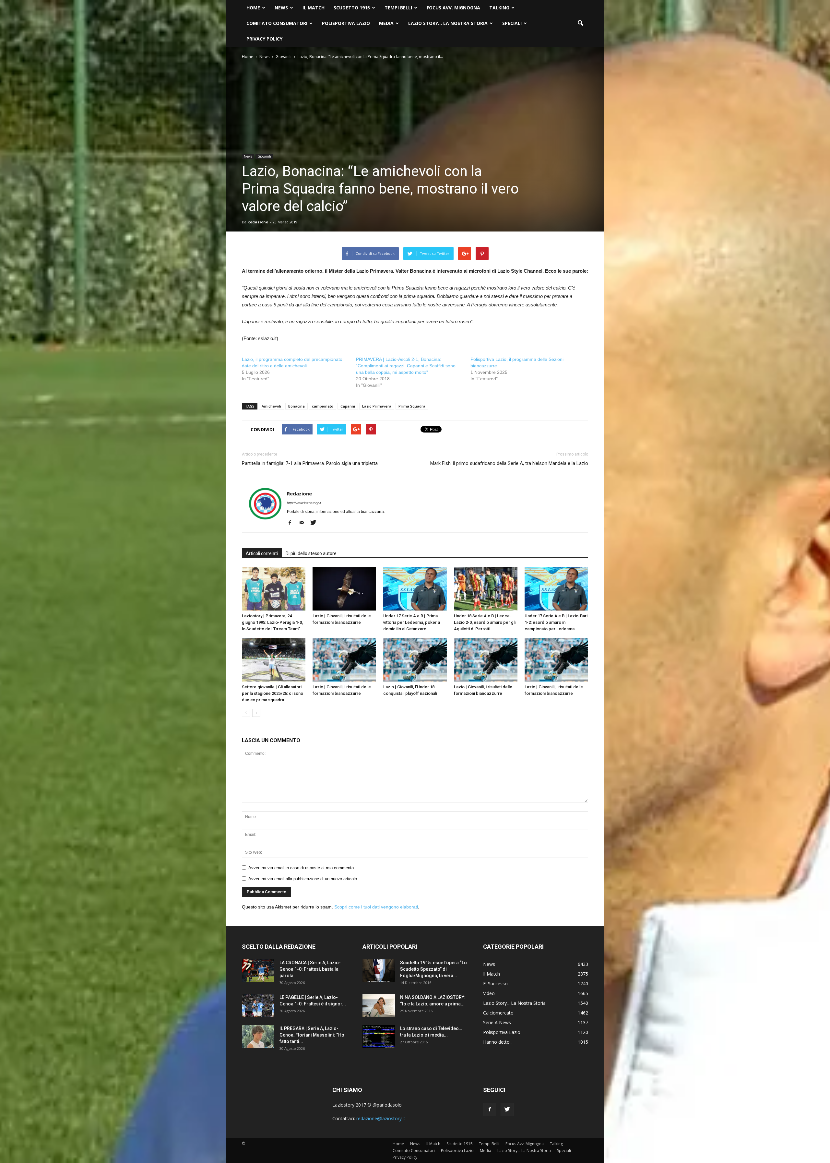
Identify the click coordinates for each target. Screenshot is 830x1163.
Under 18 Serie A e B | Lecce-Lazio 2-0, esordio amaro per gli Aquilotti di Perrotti (485, 622)
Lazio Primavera (376, 406)
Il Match (313, 8)
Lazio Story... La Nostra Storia (514, 1003)
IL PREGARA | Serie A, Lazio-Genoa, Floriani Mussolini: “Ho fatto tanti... (311, 1035)
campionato (322, 406)
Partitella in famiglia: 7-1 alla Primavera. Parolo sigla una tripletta (310, 463)
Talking (499, 8)
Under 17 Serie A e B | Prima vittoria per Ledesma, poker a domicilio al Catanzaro (411, 622)
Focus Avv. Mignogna (453, 8)
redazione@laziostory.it (380, 1118)
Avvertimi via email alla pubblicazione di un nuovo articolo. (303, 878)
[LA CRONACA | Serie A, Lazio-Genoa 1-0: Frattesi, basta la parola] (258, 970)
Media (386, 23)
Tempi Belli (398, 8)
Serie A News (497, 1022)
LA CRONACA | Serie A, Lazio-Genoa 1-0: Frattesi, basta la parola (310, 969)
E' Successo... (497, 983)
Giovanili (264, 156)
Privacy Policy (264, 39)
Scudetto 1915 (352, 8)
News (281, 8)
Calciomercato (498, 1013)
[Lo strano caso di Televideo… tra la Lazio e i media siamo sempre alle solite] (378, 1036)
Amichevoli (271, 406)
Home (253, 8)
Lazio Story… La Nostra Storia (448, 23)
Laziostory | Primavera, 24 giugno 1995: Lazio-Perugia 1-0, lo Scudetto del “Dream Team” (272, 622)
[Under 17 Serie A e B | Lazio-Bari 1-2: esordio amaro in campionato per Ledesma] (556, 589)
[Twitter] (315, 523)
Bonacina (296, 406)
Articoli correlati (262, 553)
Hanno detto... (498, 1042)
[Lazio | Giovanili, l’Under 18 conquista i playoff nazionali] (415, 660)
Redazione (257, 222)
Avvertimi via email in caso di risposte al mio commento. (301, 867)
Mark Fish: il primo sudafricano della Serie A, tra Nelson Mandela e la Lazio (509, 463)
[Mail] (304, 523)
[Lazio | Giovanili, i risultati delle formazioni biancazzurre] (344, 589)
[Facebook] (292, 523)
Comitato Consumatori (276, 23)
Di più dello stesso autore (311, 553)
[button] (580, 23)
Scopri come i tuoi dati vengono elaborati (376, 906)
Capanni (347, 406)
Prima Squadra (411, 406)
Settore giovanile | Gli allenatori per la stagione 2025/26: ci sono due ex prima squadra (272, 693)
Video (489, 993)
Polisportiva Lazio (346, 23)
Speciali (512, 23)
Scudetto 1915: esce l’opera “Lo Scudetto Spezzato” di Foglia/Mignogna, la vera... (433, 969)
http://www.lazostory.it (304, 503)
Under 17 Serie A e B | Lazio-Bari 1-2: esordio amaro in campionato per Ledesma (556, 622)
